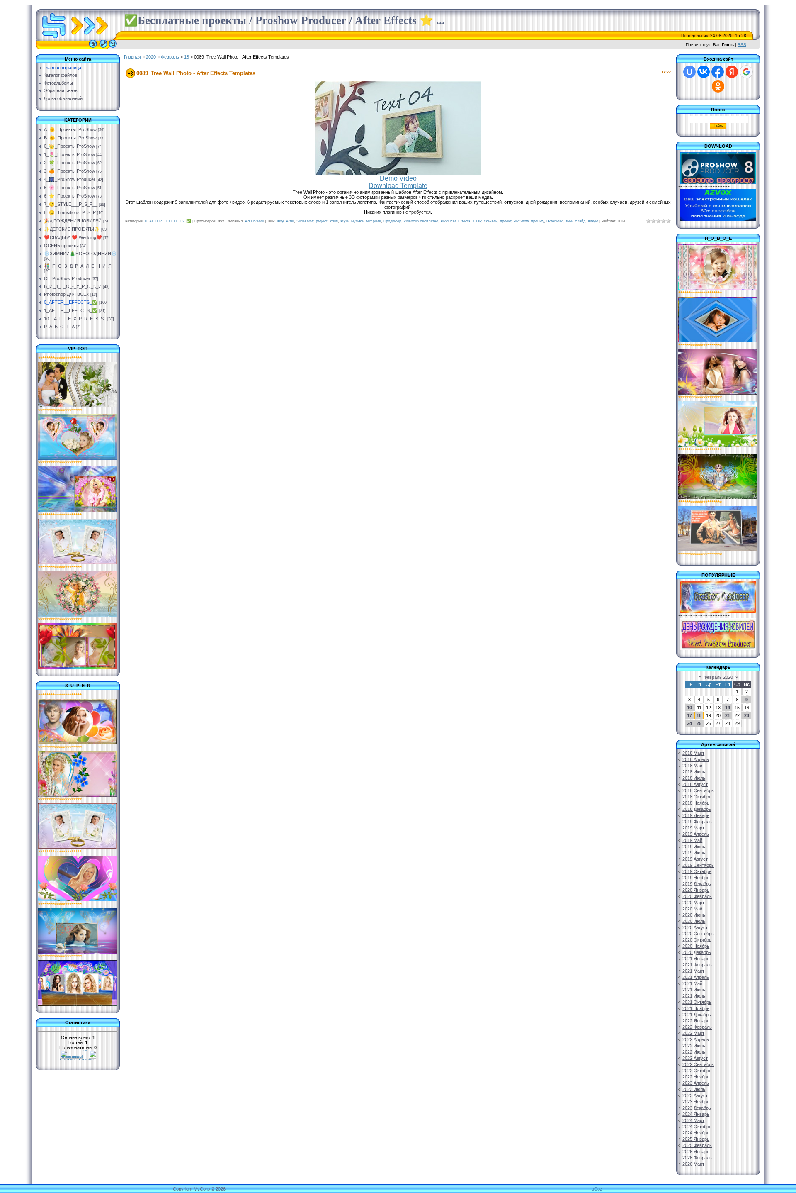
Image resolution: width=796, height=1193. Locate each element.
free (569, 221)
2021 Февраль (697, 964)
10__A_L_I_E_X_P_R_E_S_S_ (75, 318)
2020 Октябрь (696, 939)
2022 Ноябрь (695, 1076)
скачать (491, 221)
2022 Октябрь (696, 1070)
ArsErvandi (254, 221)
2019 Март (693, 827)
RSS (742, 44)
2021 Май (692, 983)
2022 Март (693, 1033)
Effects (464, 221)
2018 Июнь (693, 771)
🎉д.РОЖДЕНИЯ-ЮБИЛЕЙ (73, 220)
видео (593, 221)
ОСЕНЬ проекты (61, 245)
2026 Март (693, 1163)
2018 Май (692, 765)
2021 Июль (693, 995)
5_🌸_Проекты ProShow (69, 187)
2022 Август (695, 1058)
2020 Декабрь (696, 952)
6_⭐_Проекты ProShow (69, 195)
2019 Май (692, 840)
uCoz (597, 1188)
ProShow (521, 221)
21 (727, 715)
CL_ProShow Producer (67, 278)
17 (689, 715)
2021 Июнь (693, 989)
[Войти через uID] (689, 72)
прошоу (537, 221)
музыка (357, 221)
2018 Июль (693, 778)
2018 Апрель (695, 759)
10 (689, 707)
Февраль (170, 56)
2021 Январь (695, 958)
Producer (448, 221)
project (322, 221)
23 (746, 715)
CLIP (477, 221)
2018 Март (693, 753)
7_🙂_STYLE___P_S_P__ (70, 204)
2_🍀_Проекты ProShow (69, 162)
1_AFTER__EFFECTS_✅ (71, 310)
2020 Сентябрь (698, 933)
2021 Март (693, 971)
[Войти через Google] (746, 71)
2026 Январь (695, 1151)
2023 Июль (693, 1089)
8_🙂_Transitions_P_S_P (70, 212)
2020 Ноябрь (695, 946)
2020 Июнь (693, 914)
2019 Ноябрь (695, 877)
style (344, 221)
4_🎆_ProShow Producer (69, 179)
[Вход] (113, 47)
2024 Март (693, 1120)
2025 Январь (695, 1139)
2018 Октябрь (696, 796)
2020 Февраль (697, 896)
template (373, 221)
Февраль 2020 (718, 677)
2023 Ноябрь (695, 1101)
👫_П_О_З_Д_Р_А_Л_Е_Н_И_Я (78, 265)
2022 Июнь (693, 1045)
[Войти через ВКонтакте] (703, 72)
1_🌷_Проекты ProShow (69, 154)
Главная (132, 56)
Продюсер (392, 221)
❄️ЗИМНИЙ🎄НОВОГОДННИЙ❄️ (80, 253)
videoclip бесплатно (421, 221)
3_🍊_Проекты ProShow (69, 170)
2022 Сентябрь (698, 1064)
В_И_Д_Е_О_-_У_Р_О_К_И (73, 286)
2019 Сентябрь (698, 865)
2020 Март (693, 902)
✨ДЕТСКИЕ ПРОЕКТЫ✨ (72, 229)
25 (698, 723)
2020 (151, 56)
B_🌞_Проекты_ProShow (70, 137)
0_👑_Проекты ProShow (69, 146)
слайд (580, 221)
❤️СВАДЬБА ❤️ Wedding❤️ (73, 237)
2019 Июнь (693, 846)
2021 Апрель (695, 977)
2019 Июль (693, 852)
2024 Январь (695, 1114)
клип (334, 221)
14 (727, 707)
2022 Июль (693, 1051)
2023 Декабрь (696, 1107)
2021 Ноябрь (695, 1008)
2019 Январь (695, 815)
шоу (280, 221)
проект (505, 221)
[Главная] (93, 47)
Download (554, 221)
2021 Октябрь (696, 1002)
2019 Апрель (695, 834)
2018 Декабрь (696, 809)
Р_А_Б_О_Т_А (59, 326)
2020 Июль (693, 921)
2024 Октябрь (696, 1126)
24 (689, 723)
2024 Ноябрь (695, 1132)
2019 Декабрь (696, 883)
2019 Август (695, 858)
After (290, 221)
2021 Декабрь (696, 1014)
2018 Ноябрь (695, 802)
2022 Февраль (697, 1027)
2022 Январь (695, 1020)
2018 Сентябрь (698, 790)
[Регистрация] (103, 47)
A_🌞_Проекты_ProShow (70, 129)
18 (186, 56)
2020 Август (695, 927)
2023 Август (695, 1095)
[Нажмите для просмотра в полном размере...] (398, 173)
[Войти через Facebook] (717, 72)
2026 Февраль (697, 1157)
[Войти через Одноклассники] (718, 86)
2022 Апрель (695, 1039)
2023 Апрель (695, 1083)
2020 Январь (695, 890)
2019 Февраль (697, 821)
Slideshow (304, 221)
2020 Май (692, 908)
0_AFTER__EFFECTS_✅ (71, 302)
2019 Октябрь (696, 871)
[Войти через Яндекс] (732, 72)
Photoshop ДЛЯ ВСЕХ (66, 294)
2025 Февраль (697, 1145)
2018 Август (695, 784)
